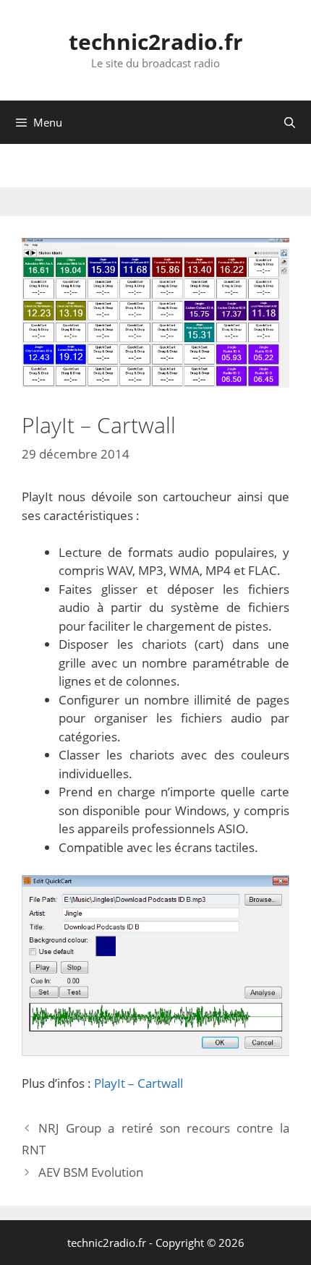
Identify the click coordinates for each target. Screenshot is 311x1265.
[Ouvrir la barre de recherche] (289, 122)
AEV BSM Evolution (90, 1172)
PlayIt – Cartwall (138, 1083)
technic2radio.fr (156, 41)
